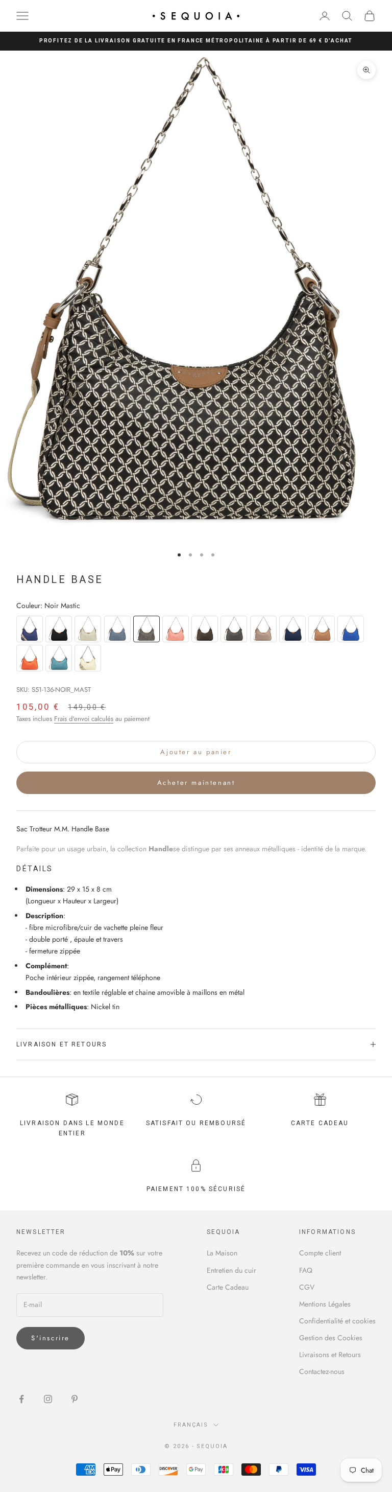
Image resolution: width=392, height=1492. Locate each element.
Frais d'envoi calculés (83, 719)
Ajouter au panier (195, 752)
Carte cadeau (320, 1123)
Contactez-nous (322, 1371)
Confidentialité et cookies (337, 1321)
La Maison (222, 1253)
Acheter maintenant (196, 782)
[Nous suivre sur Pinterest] (74, 1399)
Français (191, 1424)
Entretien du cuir (231, 1270)
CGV (306, 1287)
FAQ (305, 1270)
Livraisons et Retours (330, 1354)
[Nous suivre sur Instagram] (48, 1399)
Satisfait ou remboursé (196, 1123)
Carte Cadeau (228, 1287)
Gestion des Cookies (330, 1338)
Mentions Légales (325, 1304)
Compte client (320, 1253)
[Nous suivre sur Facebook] (21, 1399)
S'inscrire (50, 1338)
